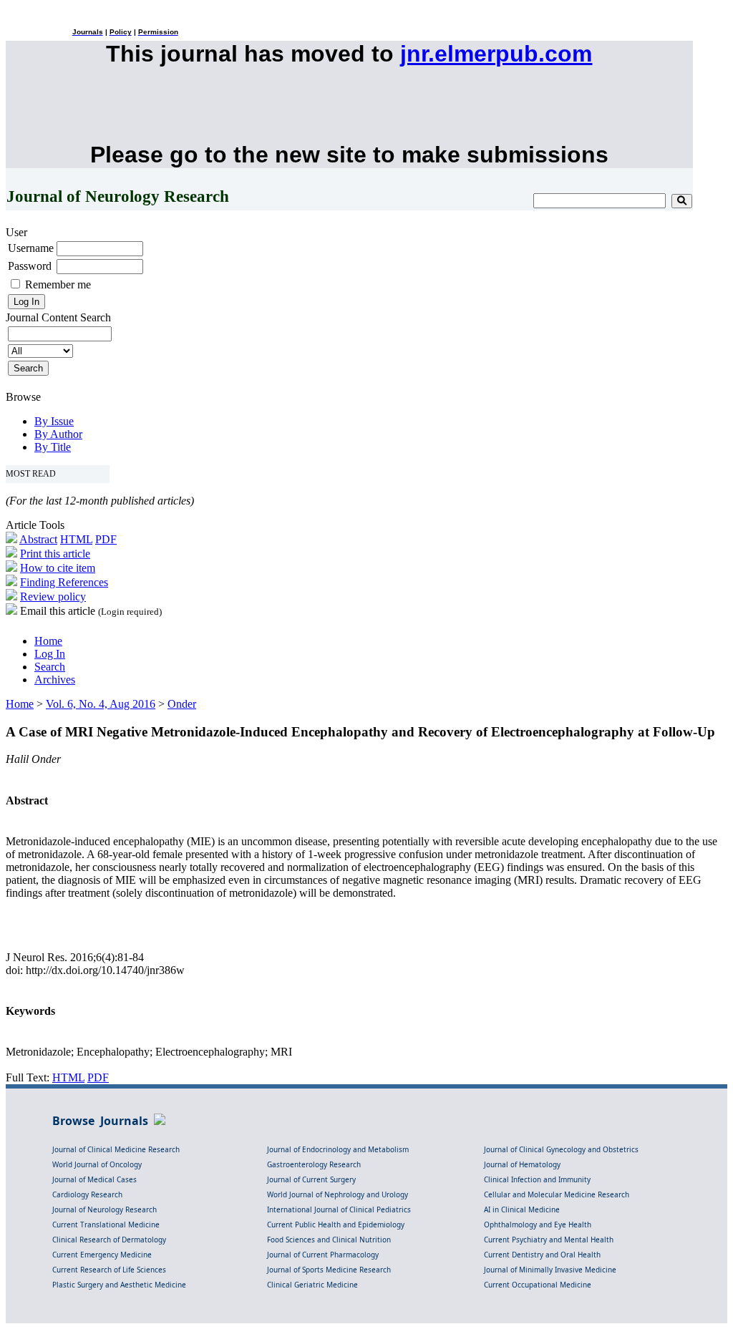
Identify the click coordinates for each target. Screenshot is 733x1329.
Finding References (64, 582)
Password (30, 266)
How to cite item (57, 568)
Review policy (53, 596)
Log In (49, 654)
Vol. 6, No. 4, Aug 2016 (100, 704)
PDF (106, 539)
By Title (52, 447)
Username (31, 248)
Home (48, 641)
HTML (76, 539)
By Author (58, 434)
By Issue (54, 421)
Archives (54, 679)
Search (49, 667)
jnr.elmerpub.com (496, 54)
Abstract (38, 539)
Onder (182, 704)
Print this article (55, 553)
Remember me (58, 284)
